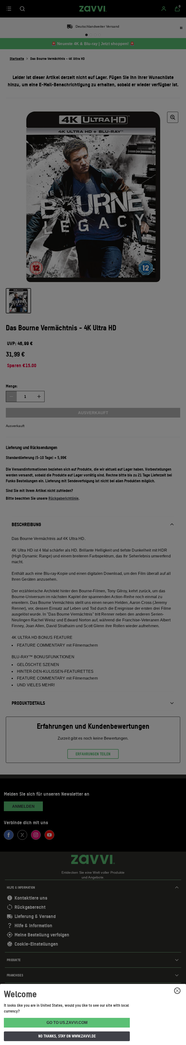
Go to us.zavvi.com (66, 1023)
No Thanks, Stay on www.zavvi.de (67, 1036)
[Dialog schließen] (177, 991)
